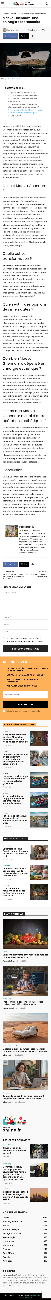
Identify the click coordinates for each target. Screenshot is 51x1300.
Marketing (7, 846)
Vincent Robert (9, 961)
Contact (22, 1297)
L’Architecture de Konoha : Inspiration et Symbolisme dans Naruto (13, 576)
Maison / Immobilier (11, 1046)
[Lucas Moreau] (5, 30)
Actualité (6, 865)
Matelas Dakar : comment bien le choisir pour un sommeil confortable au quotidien (25, 1050)
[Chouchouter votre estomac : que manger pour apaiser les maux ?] (25, 934)
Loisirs (5, 14)
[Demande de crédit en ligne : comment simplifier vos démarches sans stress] (25, 1075)
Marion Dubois (8, 1008)
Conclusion (16, 116)
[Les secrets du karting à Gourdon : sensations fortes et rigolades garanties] (39, 780)
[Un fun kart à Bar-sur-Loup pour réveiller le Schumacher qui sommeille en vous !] (39, 800)
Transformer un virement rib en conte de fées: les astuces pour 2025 (14, 892)
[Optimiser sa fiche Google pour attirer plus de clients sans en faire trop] (39, 852)
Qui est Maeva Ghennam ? (22, 92)
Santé (5, 951)
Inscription (25, 704)
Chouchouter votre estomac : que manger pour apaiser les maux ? (25, 956)
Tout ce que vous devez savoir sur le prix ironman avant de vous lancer (15, 819)
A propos (29, 1297)
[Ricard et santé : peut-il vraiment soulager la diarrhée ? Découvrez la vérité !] (39, 1195)
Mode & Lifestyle (9, 1145)
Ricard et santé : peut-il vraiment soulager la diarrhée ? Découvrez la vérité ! (15, 1195)
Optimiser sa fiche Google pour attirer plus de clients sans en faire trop (15, 852)
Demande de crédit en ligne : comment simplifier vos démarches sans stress (23, 1097)
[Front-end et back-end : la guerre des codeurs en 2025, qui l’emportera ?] (25, 981)
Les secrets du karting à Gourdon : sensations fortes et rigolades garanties (15, 780)
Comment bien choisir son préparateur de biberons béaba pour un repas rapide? (15, 872)
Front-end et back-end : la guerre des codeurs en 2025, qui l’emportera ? (23, 1003)
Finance (6, 885)
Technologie (8, 999)
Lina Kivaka (10, 79)
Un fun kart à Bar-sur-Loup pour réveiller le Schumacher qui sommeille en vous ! (14, 800)
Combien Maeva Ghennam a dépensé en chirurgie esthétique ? (23, 105)
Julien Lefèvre (8, 1055)
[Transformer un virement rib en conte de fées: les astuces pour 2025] (39, 892)
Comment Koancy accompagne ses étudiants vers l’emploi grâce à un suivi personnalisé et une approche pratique (15, 1173)
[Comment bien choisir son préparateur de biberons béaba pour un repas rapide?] (39, 872)
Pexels (19, 79)
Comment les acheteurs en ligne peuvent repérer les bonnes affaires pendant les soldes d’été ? (15, 759)
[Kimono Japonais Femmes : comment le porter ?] (39, 1151)
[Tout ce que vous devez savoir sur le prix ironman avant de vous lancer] (39, 819)
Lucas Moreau (16, 30)
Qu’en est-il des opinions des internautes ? (22, 100)
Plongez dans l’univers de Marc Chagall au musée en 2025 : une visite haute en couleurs (15, 738)
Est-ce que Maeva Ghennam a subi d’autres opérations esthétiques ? (25, 111)
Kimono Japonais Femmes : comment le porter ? (14, 1150)
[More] (32, 36)
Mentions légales (39, 1295)
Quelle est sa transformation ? (25, 96)
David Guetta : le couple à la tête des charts (37, 575)
